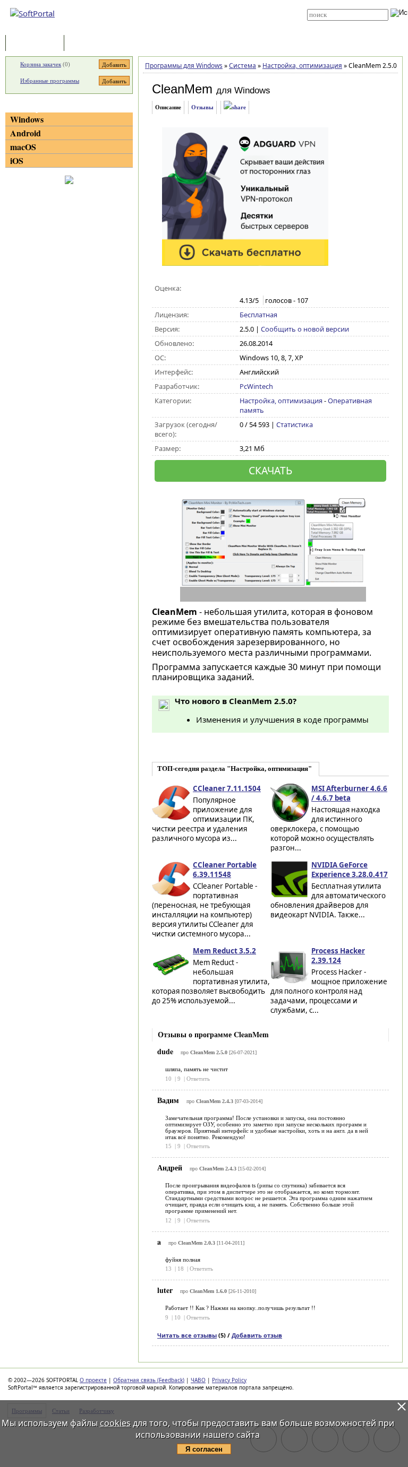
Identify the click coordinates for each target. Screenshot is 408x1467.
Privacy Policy (229, 1380)
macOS (23, 147)
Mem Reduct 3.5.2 (224, 951)
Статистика (294, 424)
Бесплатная (258, 314)
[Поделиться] (235, 107)
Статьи (90, 44)
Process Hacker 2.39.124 (338, 955)
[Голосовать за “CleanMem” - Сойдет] (267, 288)
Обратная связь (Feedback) (148, 1380)
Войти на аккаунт (205, 4)
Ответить (198, 1078)
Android (25, 133)
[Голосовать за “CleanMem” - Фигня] (245, 288)
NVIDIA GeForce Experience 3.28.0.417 (349, 869)
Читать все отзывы (187, 1335)
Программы (37, 44)
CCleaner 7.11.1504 (227, 788)
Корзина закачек (40, 64)
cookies (115, 1423)
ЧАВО (198, 1380)
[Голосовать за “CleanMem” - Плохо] (256, 288)
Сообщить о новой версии (305, 329)
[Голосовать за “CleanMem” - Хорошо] (278, 288)
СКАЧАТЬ (270, 470)
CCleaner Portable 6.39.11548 (225, 869)
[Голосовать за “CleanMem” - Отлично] (289, 288)
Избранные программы (49, 80)
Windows (27, 119)
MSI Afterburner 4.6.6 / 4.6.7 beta (349, 793)
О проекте (93, 1380)
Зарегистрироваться (210, 11)
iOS (16, 160)
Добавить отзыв (257, 1335)
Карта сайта (199, 19)
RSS (188, 27)
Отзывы (202, 107)
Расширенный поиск (336, 24)
